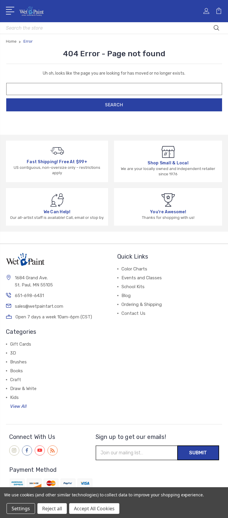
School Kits (133, 286)
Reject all (52, 508)
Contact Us (133, 313)
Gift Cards (20, 344)
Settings (21, 508)
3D (13, 353)
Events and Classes (141, 277)
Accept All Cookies (94, 508)
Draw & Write (23, 388)
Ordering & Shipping (141, 304)
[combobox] (114, 28)
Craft (15, 379)
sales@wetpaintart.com (39, 306)
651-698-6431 (29, 295)
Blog (126, 295)
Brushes (18, 362)
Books (16, 370)
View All (18, 406)
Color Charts (134, 269)
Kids (14, 397)
